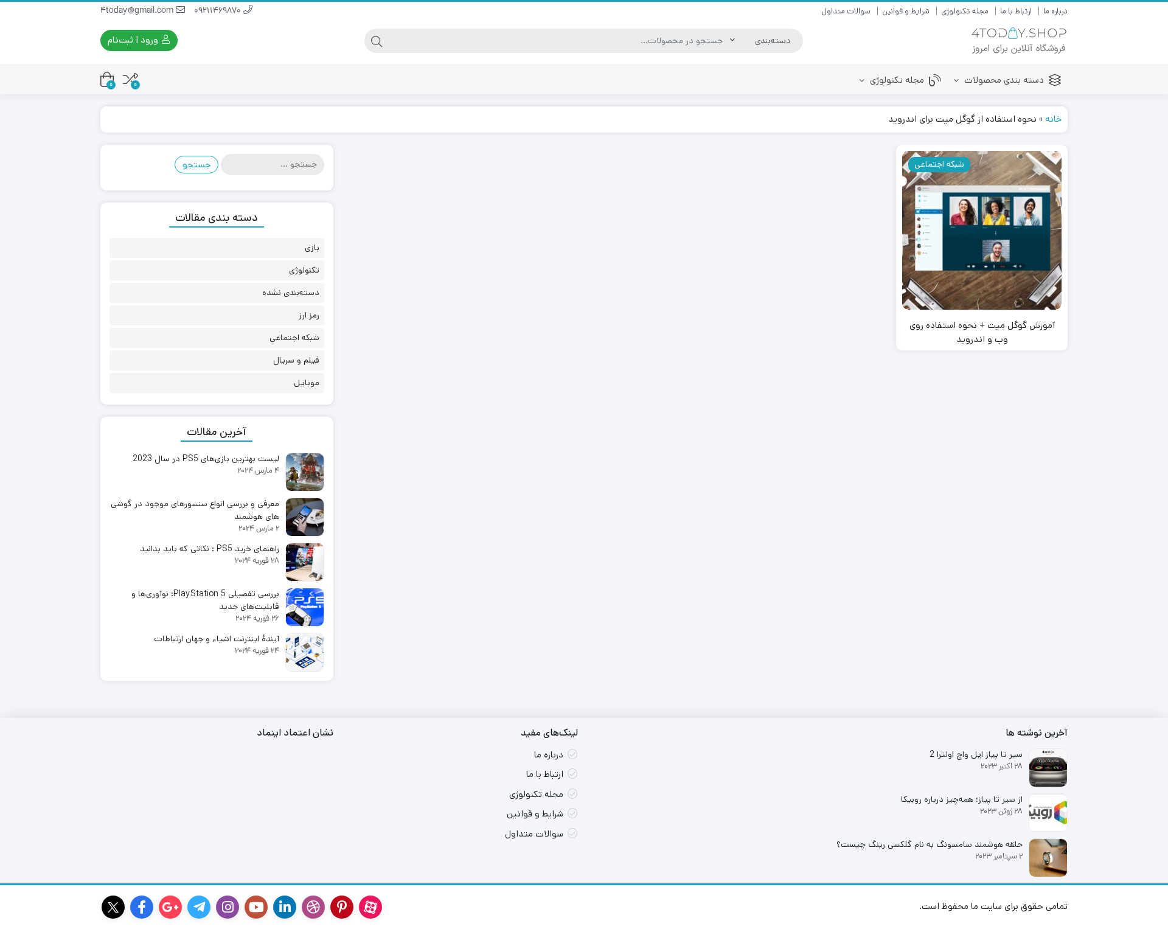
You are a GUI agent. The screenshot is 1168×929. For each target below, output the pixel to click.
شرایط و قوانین (906, 11)
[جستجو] (376, 41)
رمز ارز (309, 315)
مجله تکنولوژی (965, 11)
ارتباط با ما (1016, 11)
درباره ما (1055, 11)
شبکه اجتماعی (294, 338)
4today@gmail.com (138, 11)
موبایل (306, 383)
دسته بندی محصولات (1003, 80)
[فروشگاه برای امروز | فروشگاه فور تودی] (1019, 40)
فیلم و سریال (296, 360)
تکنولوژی (304, 270)
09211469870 (218, 11)
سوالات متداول (846, 11)
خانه (1053, 119)
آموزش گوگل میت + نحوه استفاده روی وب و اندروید (982, 332)
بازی (312, 248)
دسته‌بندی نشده (290, 293)
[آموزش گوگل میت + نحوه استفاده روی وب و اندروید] (982, 230)
